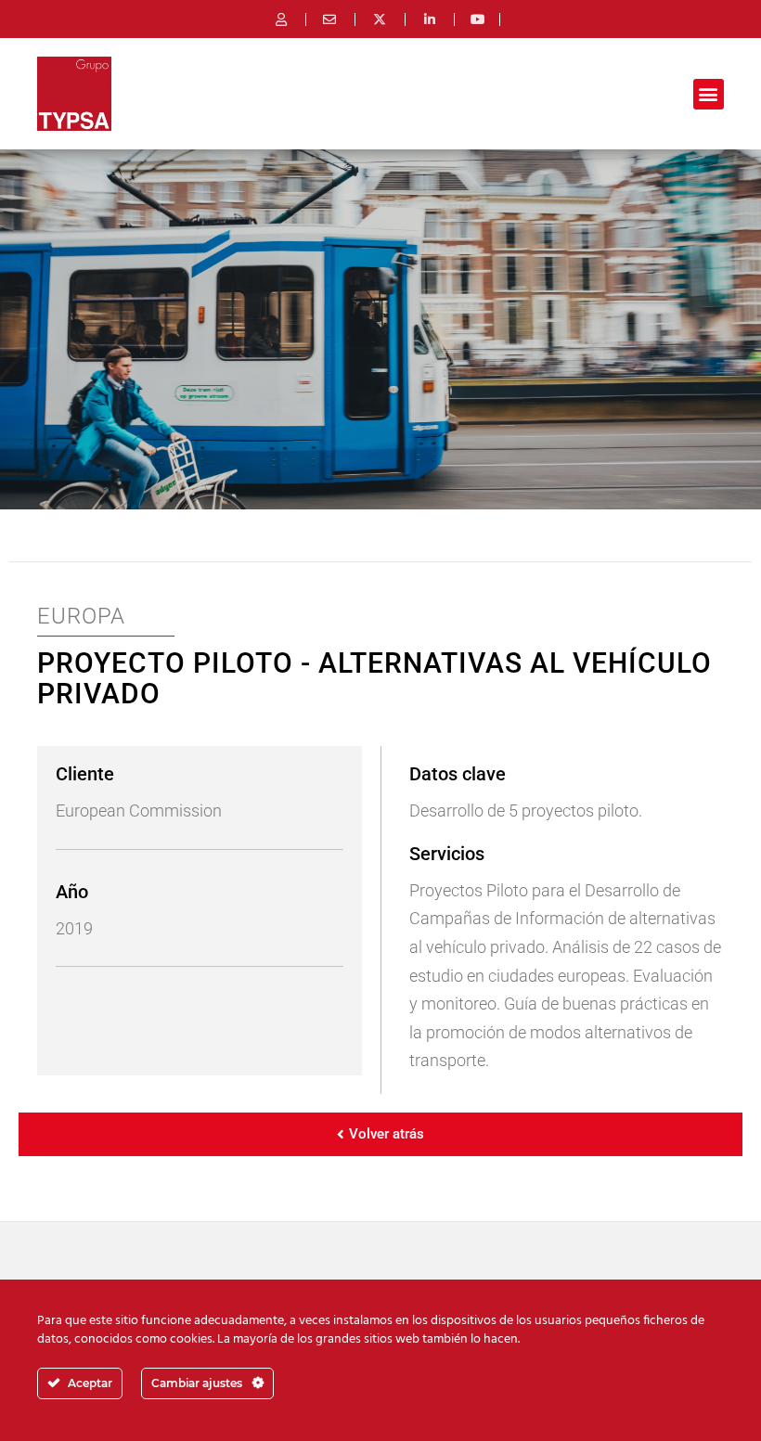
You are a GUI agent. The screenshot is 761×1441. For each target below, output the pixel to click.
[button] (708, 94)
